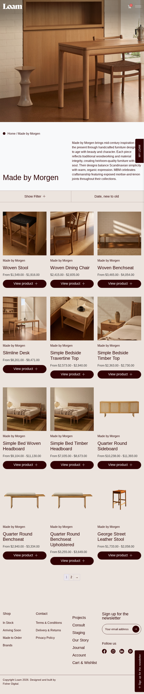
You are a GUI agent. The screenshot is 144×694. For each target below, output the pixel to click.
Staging (78, 633)
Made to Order (12, 637)
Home (12, 133)
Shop (7, 613)
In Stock (8, 622)
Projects (79, 618)
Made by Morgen (14, 260)
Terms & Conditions (49, 622)
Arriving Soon (12, 630)
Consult (78, 625)
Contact (41, 613)
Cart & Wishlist (84, 663)
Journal (78, 648)
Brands (7, 645)
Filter (37, 196)
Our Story (80, 640)
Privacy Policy (45, 637)
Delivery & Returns (48, 630)
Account (79, 655)
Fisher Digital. (11, 683)
